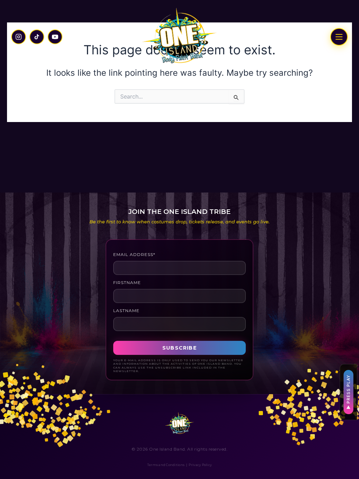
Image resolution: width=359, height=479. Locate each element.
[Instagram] (18, 36)
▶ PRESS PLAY (348, 392)
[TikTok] (36, 36)
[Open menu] (339, 37)
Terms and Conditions (165, 465)
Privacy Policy (200, 465)
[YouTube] (55, 36)
